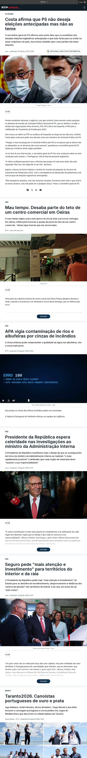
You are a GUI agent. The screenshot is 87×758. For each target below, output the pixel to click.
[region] (43, 378)
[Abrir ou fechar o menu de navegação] (83, 7)
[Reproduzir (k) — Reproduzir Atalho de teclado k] (3, 400)
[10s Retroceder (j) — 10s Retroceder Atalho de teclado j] (8, 400)
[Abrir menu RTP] (43, 2)
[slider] (51, 400)
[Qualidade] (78, 400)
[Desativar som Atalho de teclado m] (13, 400)
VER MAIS (43, 316)
